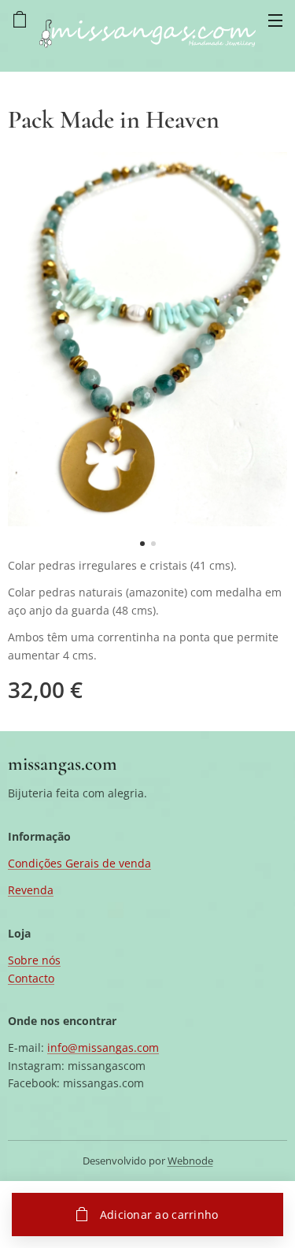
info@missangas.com (103, 1047)
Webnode (190, 1160)
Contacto (31, 978)
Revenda (30, 889)
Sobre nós (34, 960)
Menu (275, 19)
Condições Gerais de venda (79, 863)
